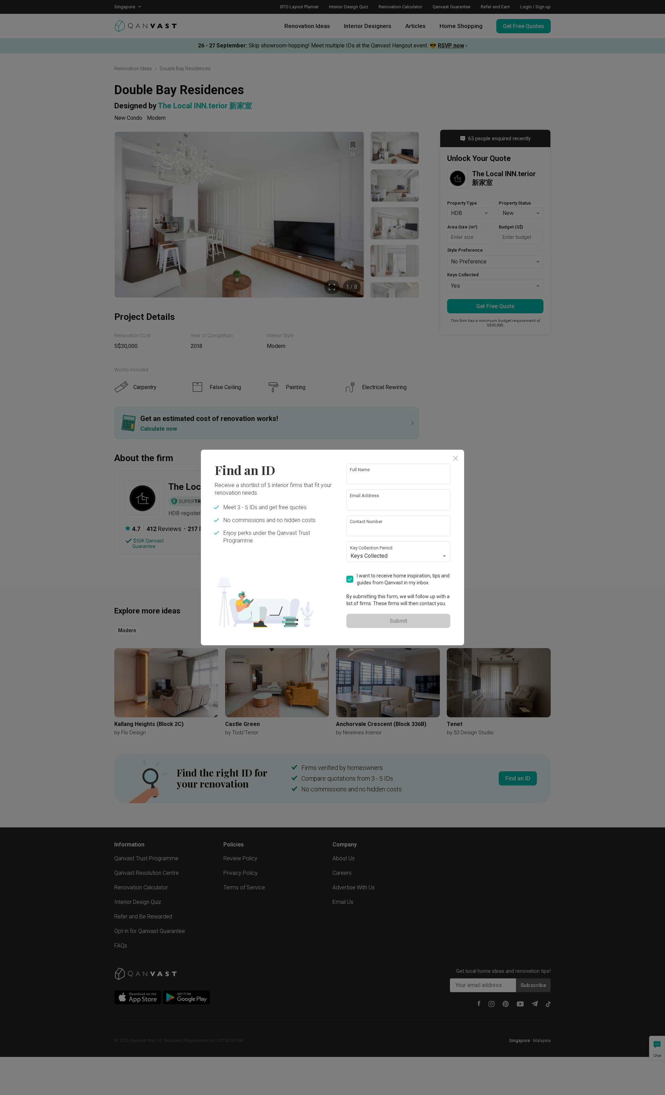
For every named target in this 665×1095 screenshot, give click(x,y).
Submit (398, 621)
